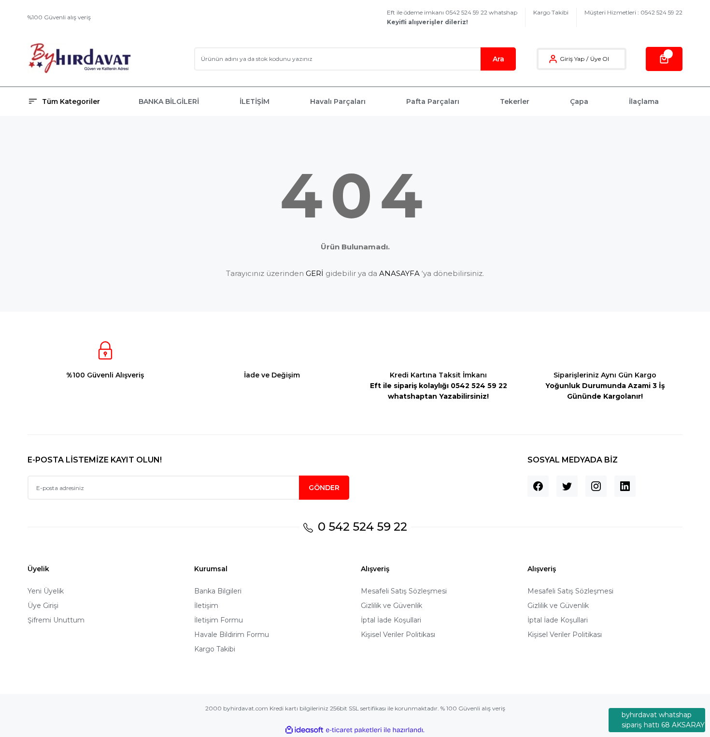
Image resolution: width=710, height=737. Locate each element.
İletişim (206, 605)
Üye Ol (599, 58)
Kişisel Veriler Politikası (398, 634)
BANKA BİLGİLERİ (169, 101)
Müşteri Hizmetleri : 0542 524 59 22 (633, 12)
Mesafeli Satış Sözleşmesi (404, 591)
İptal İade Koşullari (391, 620)
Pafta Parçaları (432, 101)
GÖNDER (324, 487)
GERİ (315, 273)
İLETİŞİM (255, 101)
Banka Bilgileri (217, 591)
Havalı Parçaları (338, 101)
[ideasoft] (304, 730)
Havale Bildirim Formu (231, 634)
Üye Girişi (43, 605)
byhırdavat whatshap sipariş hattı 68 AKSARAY (663, 719)
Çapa (579, 101)
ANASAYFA (399, 273)
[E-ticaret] (354, 730)
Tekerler (514, 101)
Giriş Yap (572, 58)
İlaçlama (644, 101)
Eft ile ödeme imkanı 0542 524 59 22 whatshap (452, 17)
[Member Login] (553, 59)
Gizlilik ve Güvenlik (391, 605)
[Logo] (79, 59)
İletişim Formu (218, 620)
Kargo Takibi (550, 12)
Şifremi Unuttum (56, 620)
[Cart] (664, 59)
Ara (498, 59)
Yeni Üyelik (46, 591)
